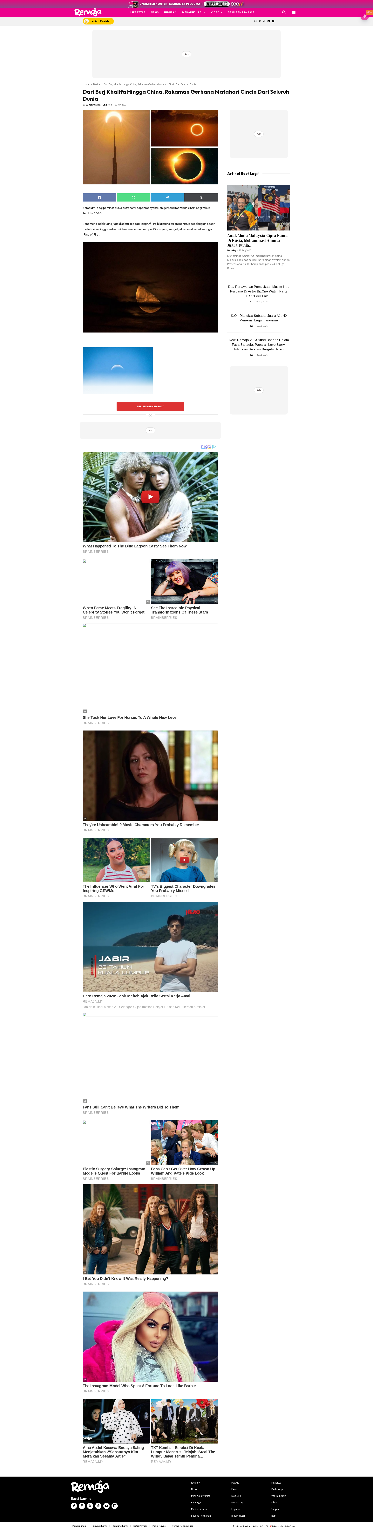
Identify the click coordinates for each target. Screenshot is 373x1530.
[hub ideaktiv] (293, 11)
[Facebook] (251, 21)
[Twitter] (260, 21)
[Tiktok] (264, 21)
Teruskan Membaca (150, 406)
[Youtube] (269, 21)
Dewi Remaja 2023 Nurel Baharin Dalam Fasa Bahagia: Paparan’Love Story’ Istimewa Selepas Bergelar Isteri (259, 344)
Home (86, 84)
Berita (96, 84)
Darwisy (231, 250)
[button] (283, 12)
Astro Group (290, 1526)
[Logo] (88, 12)
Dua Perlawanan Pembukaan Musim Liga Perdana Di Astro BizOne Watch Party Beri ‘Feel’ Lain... (258, 291)
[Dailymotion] (273, 21)
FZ (251, 301)
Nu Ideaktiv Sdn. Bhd (261, 1526)
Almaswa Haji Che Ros (99, 104)
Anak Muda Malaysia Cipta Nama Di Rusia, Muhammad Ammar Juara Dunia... (257, 240)
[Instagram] (255, 21)
